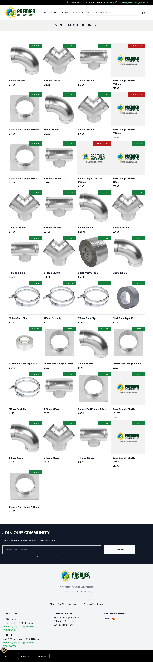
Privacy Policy (55, 557)
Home (43, 12)
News (65, 12)
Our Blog (62, 604)
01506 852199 (86, 2)
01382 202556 (107, 2)
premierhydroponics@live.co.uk (133, 2)
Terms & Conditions (93, 604)
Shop (54, 12)
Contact (78, 12)
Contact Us (75, 604)
